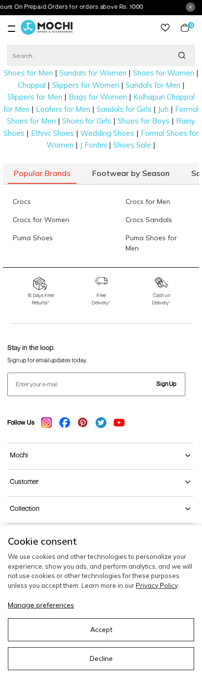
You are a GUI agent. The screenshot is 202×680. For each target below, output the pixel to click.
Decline (101, 658)
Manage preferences (41, 605)
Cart (189, 28)
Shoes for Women (163, 72)
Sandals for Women (92, 72)
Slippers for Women (85, 85)
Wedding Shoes (107, 133)
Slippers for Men (34, 96)
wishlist (165, 28)
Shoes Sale (132, 145)
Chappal (32, 85)
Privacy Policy (156, 585)
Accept (101, 629)
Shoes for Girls (86, 121)
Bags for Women (98, 96)
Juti (163, 109)
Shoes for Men (28, 72)
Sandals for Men (153, 85)
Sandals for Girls (124, 109)
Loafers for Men (63, 109)
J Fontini (93, 145)
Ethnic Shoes (52, 133)
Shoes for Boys (144, 121)
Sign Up (166, 383)
